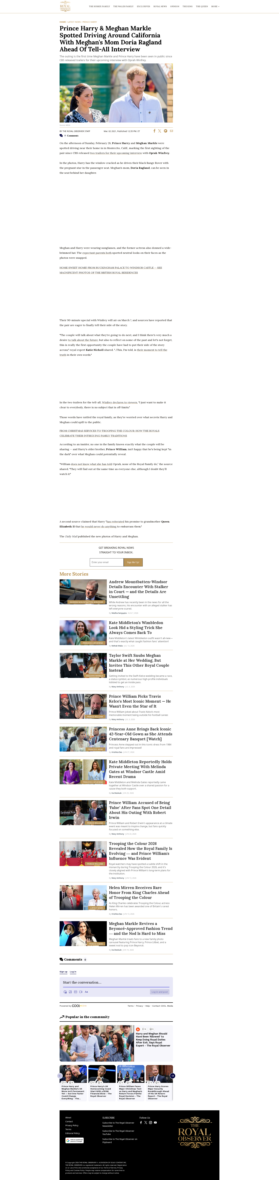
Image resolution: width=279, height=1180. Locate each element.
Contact (69, 1121)
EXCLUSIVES (143, 6)
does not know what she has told (91, 464)
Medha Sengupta (119, 613)
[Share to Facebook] (154, 132)
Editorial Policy (72, 1133)
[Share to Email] (170, 132)
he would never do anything (99, 526)
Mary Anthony (118, 686)
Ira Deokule (116, 793)
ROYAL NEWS (160, 6)
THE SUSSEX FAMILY (99, 6)
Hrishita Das (117, 752)
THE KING (188, 6)
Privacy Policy (71, 1125)
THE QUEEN (202, 6)
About (68, 1117)
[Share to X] (158, 132)
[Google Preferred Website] (74, 1142)
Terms (68, 1129)
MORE (214, 6)
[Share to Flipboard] (164, 132)
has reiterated (115, 521)
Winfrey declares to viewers (119, 402)
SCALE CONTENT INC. (119, 1162)
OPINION (174, 6)
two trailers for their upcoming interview (116, 153)
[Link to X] (145, 1123)
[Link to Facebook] (141, 1123)
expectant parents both (97, 252)
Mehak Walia (117, 645)
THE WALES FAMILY (123, 6)
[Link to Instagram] (150, 1123)
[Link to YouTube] (155, 1123)
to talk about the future (83, 340)
